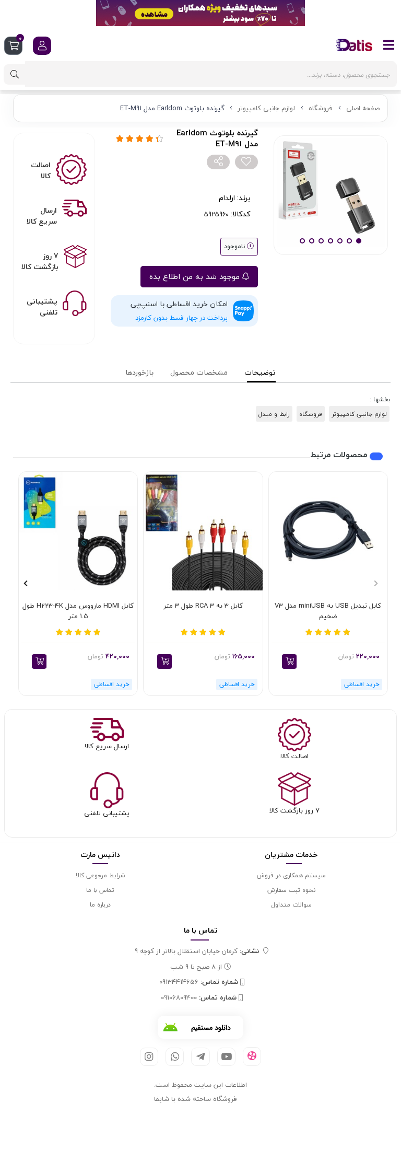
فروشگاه (321, 108)
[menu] (389, 45)
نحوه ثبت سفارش (291, 890)
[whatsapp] (175, 1057)
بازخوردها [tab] (139, 372)
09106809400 (199, 998)
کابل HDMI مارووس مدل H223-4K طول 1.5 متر (78, 611)
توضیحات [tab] (260, 372)
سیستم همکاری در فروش (291, 875)
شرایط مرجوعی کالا (100, 875)
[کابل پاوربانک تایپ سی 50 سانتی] (78, 531)
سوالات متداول (291, 904)
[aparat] (252, 1056)
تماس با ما (100, 890)
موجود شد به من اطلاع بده (195, 276)
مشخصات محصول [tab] (199, 372)
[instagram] (149, 1057)
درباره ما (100, 904)
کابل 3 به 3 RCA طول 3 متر (203, 606)
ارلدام (227, 197)
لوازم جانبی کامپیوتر (266, 108)
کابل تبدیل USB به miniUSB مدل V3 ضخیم (328, 611)
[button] (289, 661)
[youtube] (226, 1057)
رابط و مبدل (274, 414)
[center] (15, 74)
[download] (200, 1027)
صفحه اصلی (363, 108)
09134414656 (198, 982)
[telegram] (200, 1057)
